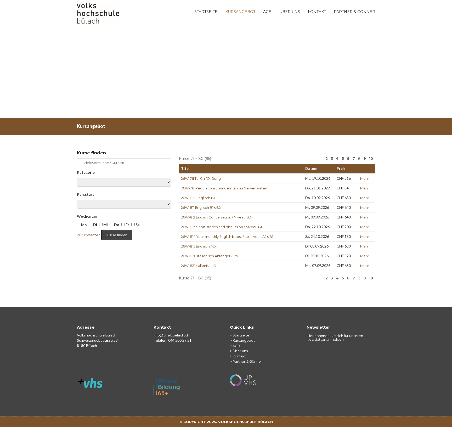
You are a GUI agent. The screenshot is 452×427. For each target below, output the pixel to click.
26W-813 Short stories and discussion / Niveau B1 (221, 227)
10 (371, 158)
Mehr (364, 178)
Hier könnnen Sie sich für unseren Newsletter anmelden (335, 337)
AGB (267, 11)
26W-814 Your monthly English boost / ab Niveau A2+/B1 (227, 236)
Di (94, 224)
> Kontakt (238, 356)
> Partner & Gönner (246, 361)
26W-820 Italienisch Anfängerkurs (209, 256)
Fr (127, 224)
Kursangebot (240, 11)
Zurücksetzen (88, 235)
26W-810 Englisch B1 (198, 198)
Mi (105, 224)
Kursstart (85, 194)
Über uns (289, 11)
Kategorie (86, 172)
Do (116, 224)
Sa (137, 224)
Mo (83, 224)
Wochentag (87, 216)
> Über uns (239, 351)
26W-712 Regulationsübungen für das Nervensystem (224, 188)
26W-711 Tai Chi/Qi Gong (201, 178)
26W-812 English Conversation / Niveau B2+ (217, 217)
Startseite (205, 11)
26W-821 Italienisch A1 (199, 265)
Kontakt (317, 11)
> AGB (235, 346)
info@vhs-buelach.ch (171, 335)
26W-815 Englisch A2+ (199, 246)
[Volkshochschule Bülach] (98, 9)
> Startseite (239, 335)
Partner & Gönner (354, 11)
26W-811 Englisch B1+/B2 (201, 207)
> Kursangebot (242, 340)
